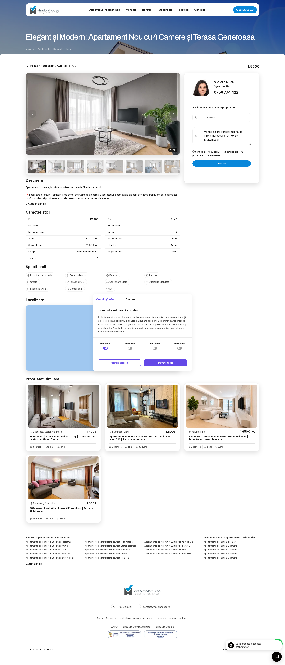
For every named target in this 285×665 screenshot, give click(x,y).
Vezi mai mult (34, 563)
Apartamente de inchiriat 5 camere (220, 558)
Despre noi (166, 9)
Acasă (100, 618)
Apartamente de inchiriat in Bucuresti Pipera (106, 553)
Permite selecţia (119, 362)
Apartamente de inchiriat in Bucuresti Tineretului (167, 546)
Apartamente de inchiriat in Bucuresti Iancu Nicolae (50, 558)
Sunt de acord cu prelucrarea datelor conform (217, 153)
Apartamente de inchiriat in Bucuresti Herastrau (48, 542)
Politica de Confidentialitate (136, 626)
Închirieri (147, 9)
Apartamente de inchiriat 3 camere (220, 549)
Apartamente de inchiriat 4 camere (220, 553)
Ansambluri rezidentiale (104, 9)
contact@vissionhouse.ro (156, 607)
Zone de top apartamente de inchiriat (48, 537)
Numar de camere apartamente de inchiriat (229, 537)
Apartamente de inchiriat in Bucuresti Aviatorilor (107, 549)
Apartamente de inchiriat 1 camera (220, 542)
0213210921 (125, 607)
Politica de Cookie (164, 626)
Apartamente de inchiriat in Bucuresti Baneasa (48, 553)
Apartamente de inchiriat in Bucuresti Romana (107, 558)
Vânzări (131, 9)
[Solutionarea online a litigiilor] (160, 634)
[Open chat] (277, 657)
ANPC (114, 626)
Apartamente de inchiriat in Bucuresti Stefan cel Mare (110, 546)
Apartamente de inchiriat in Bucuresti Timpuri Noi (167, 553)
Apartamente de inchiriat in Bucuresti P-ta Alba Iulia (168, 542)
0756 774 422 (226, 92)
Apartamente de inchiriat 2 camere (220, 546)
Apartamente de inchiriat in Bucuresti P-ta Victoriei (109, 542)
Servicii (184, 9)
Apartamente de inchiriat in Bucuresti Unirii (46, 549)
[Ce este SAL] (124, 634)
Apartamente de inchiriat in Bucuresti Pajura (165, 549)
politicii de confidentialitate (206, 155)
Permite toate (165, 362)
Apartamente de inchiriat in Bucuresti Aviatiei (47, 546)
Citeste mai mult (36, 203)
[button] (173, 114)
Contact (199, 9)
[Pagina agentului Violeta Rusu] (200, 87)
